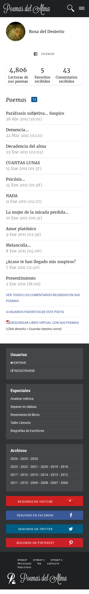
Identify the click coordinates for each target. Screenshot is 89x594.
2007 (54, 482)
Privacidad (24, 564)
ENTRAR (20, 362)
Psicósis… (15, 179)
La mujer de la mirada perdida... (37, 212)
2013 (54, 474)
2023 (14, 466)
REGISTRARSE (24, 370)
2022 (24, 466)
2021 (34, 466)
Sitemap (22, 560)
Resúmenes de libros (24, 414)
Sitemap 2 (39, 560)
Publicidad (24, 567)
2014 (44, 474)
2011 (14, 482)
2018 (64, 466)
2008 (44, 482)
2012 (64, 474)
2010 (24, 482)
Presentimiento (21, 278)
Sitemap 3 (57, 560)
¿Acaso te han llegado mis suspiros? (41, 261)
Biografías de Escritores (27, 430)
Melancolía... (18, 245)
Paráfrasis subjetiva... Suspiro (35, 113)
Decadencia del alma (26, 146)
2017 (14, 474)
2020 (44, 466)
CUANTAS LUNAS (23, 162)
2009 (34, 482)
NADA (12, 195)
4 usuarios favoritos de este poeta (35, 312)
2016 (24, 474)
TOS (39, 564)
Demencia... (17, 129)
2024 (34, 458)
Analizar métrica (22, 398)
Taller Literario (20, 422)
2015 (34, 474)
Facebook (48, 54)
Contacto (53, 564)
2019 (54, 466)
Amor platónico (21, 228)
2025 (24, 458)
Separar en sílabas (23, 406)
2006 (64, 482)
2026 (14, 458)
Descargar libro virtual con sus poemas (44, 322)
